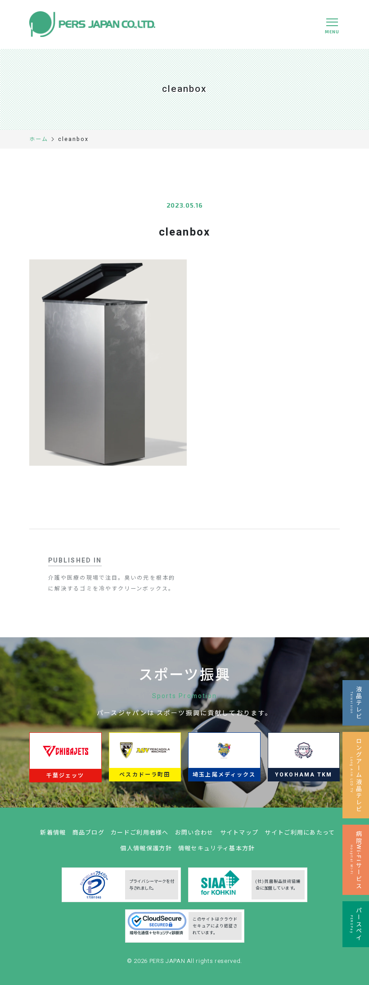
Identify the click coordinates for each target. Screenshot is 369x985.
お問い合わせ (194, 832)
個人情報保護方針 (145, 848)
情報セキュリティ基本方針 (216, 848)
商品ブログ (88, 832)
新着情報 (53, 832)
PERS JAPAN (168, 961)
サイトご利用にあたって (300, 832)
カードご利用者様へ (140, 832)
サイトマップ (239, 832)
